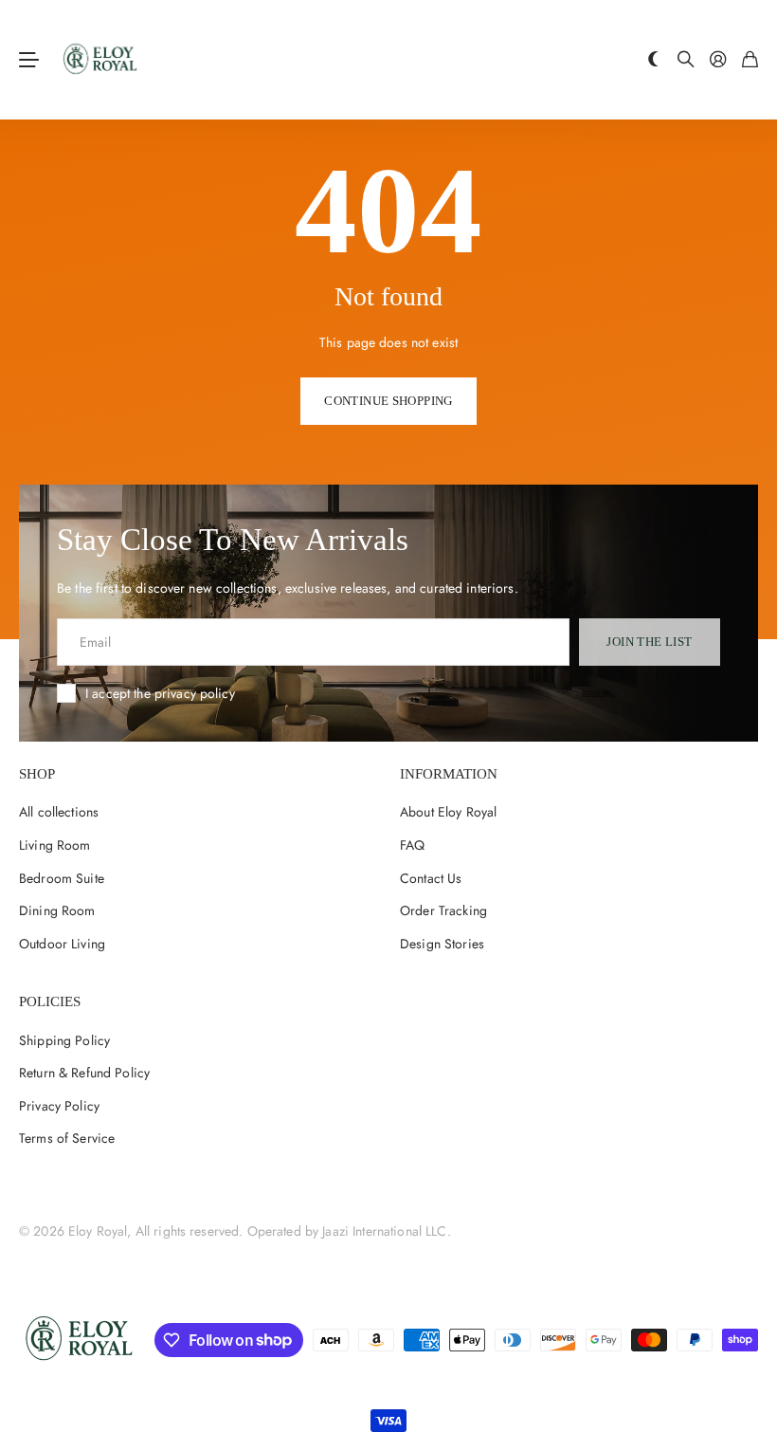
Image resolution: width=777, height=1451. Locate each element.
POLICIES (50, 1001)
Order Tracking (443, 910)
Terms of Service (67, 1138)
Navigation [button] (29, 59)
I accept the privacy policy (160, 693)
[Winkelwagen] (750, 60)
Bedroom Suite (61, 878)
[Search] (686, 60)
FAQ (412, 845)
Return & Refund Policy (84, 1072)
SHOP (37, 773)
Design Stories (442, 943)
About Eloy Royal (448, 811)
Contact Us (430, 878)
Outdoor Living (62, 943)
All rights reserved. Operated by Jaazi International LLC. (293, 1230)
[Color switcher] (653, 60)
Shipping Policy (64, 1040)
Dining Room (57, 910)
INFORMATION (448, 773)
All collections (59, 811)
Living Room (55, 845)
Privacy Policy (59, 1105)
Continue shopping (388, 401)
